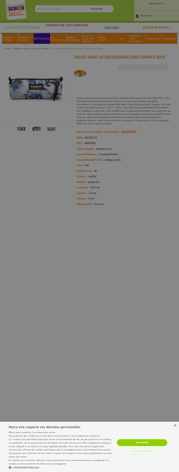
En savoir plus (74, 463)
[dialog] (89, 447)
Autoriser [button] (142, 442)
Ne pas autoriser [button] (142, 451)
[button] (61, 467)
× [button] (175, 425)
